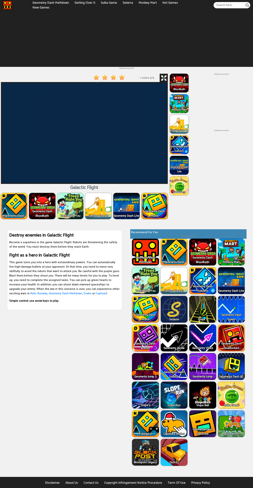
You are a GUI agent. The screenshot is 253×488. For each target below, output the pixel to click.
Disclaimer (52, 482)
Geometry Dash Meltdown (65, 293)
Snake (87, 293)
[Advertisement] (126, 38)
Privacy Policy (200, 482)
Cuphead (101, 293)
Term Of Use (177, 482)
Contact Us (91, 482)
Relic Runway (38, 293)
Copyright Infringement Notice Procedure (133, 482)
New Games (40, 7)
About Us (71, 482)
